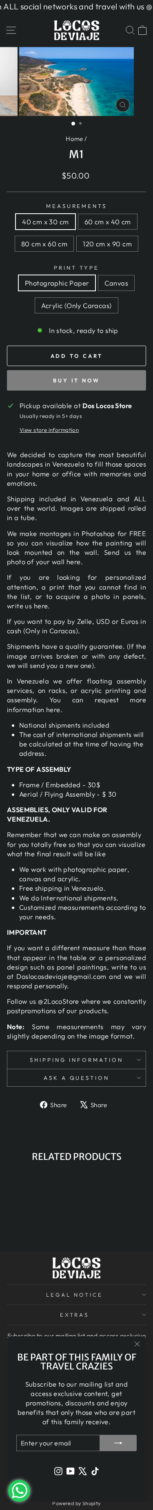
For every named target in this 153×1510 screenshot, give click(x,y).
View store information (49, 430)
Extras (74, 1314)
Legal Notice (74, 1294)
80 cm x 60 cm (44, 243)
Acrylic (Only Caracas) (76, 305)
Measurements (76, 206)
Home (74, 139)
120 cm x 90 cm (107, 243)
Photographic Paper (57, 283)
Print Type (76, 267)
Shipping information (76, 1060)
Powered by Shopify (76, 1503)
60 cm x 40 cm (107, 221)
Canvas (116, 283)
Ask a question (77, 1077)
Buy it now (76, 380)
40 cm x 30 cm (45, 221)
